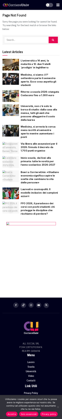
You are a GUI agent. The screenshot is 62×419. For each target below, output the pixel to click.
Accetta (12, 414)
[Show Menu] (58, 5)
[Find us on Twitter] (46, 305)
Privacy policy (49, 414)
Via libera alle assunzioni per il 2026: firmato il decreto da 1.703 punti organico (39, 147)
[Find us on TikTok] (23, 305)
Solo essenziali (29, 414)
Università (31, 371)
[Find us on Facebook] (16, 305)
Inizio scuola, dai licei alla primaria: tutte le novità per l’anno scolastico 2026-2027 (38, 161)
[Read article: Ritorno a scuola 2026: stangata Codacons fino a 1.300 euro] (10, 96)
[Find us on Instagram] (31, 305)
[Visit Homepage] (15, 5)
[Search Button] (53, 40)
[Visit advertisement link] (31, 255)
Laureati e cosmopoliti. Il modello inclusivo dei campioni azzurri (39, 193)
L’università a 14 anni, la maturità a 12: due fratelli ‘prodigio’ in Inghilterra (35, 64)
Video (31, 375)
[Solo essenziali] (58, 407)
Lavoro (31, 362)
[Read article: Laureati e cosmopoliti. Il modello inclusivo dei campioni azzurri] (10, 193)
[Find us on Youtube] (38, 305)
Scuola (31, 366)
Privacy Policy (31, 393)
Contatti (31, 380)
